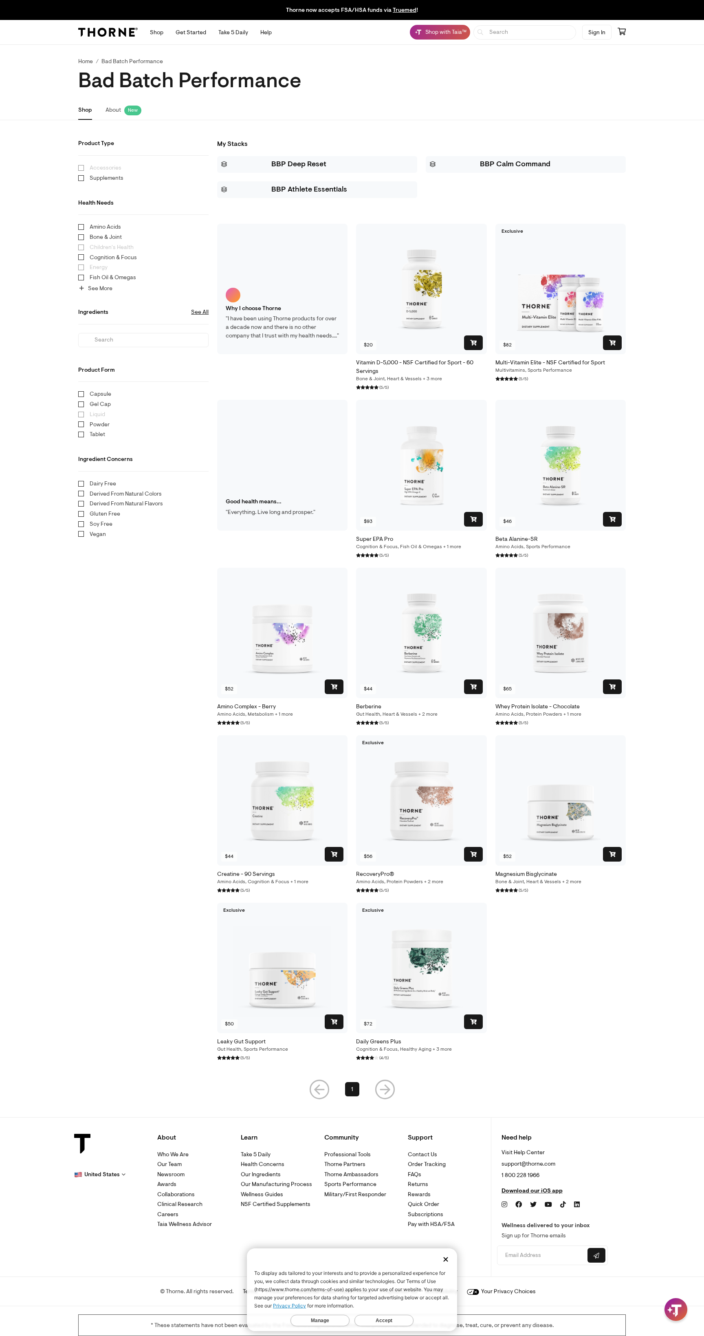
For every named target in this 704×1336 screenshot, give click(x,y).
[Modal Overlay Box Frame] (84, 1248)
